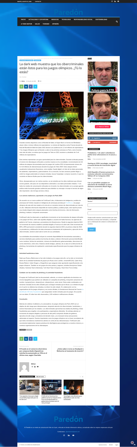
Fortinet (29, 329)
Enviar (92, 229)
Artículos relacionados (27, 376)
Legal (116, 445)
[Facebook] (31, 87)
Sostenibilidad (101, 19)
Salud (37, 24)
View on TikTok (103, 126)
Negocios (55, 19)
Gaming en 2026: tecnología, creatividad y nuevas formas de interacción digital (102, 164)
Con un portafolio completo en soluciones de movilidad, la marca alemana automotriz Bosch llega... (100, 184)
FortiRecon (69, 203)
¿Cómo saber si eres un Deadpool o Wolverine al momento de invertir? (70, 350)
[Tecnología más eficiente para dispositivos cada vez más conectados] (74, 387)
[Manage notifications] (132, 442)
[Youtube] (118, 1)
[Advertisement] (68, 41)
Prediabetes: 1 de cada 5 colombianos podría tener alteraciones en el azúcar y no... (102, 155)
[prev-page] (80, 377)
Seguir (114, 138)
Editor (23, 81)
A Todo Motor (26, 24)
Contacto (38, 1)
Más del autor (40, 376)
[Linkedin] (115, 1)
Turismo (46, 24)
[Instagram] (112, 1)
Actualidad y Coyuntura (38, 19)
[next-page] (83, 377)
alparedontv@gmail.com (73, 431)
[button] (117, 21)
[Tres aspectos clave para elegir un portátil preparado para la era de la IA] (29, 387)
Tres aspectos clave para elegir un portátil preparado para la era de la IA (28, 397)
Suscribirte (113, 142)
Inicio (23, 19)
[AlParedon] (68, 10)
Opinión (55, 24)
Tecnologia (66, 19)
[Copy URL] (40, 87)
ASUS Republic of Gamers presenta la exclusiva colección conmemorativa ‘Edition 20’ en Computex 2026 (101, 174)
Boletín (111, 445)
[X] (35, 87)
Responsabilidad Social (83, 19)
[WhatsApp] (21, 87)
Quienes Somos (103, 445)
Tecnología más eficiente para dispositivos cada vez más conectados (73, 397)
